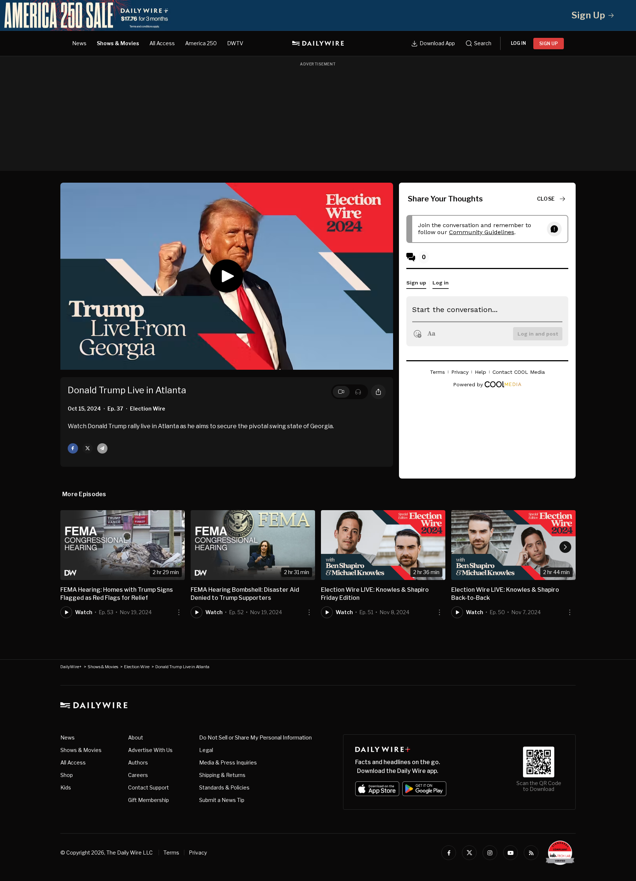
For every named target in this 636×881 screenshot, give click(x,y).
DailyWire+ (71, 666)
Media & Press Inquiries (228, 762)
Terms (171, 852)
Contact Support (148, 787)
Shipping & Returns (222, 775)
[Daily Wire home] (318, 43)
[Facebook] (448, 852)
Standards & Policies (224, 787)
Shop (66, 775)
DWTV (235, 43)
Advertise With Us (150, 750)
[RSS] (531, 852)
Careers (138, 775)
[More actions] (179, 612)
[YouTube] (510, 852)
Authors (138, 762)
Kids (65, 787)
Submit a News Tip (221, 800)
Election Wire (136, 666)
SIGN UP (548, 43)
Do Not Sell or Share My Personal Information (255, 737)
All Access (162, 43)
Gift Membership (148, 800)
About (135, 737)
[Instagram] (490, 852)
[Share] (378, 391)
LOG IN (518, 43)
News (79, 43)
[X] (469, 852)
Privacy (198, 852)
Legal (206, 750)
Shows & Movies (118, 43)
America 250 (201, 43)
